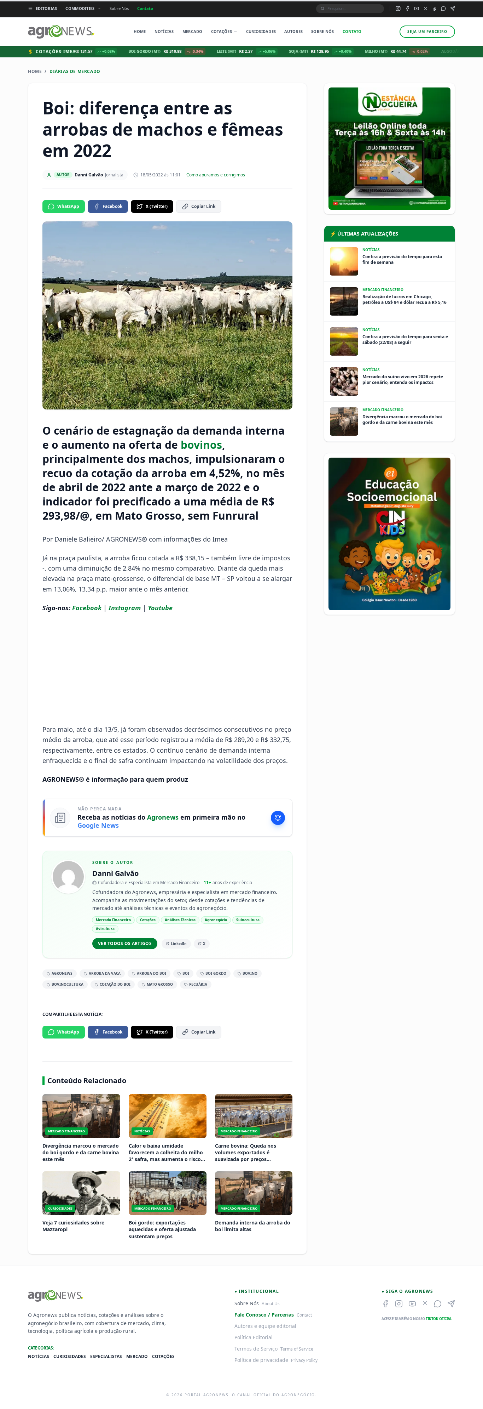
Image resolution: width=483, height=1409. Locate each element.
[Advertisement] (168, 668)
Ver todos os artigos (125, 943)
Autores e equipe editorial (265, 1326)
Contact (304, 1315)
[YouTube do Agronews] (416, 8)
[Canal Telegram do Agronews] (452, 8)
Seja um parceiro (427, 31)
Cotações (221, 31)
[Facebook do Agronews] (407, 8)
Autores (293, 31)
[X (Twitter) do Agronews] (425, 8)
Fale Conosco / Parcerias (264, 1314)
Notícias (164, 31)
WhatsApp (68, 206)
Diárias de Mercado (75, 71)
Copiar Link (203, 206)
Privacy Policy (304, 1360)
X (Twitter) (157, 206)
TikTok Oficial (439, 1318)
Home (140, 31)
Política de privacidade (261, 1360)
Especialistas (106, 1356)
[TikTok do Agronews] (434, 8)
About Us (271, 1304)
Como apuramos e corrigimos (215, 175)
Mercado (192, 31)
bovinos (201, 444)
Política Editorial (253, 1337)
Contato (145, 8)
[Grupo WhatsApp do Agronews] (443, 8)
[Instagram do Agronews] (398, 8)
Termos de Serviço (256, 1348)
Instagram (125, 608)
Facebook (112, 206)
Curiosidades (261, 31)
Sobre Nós (119, 8)
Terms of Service (296, 1349)
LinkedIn (179, 943)
